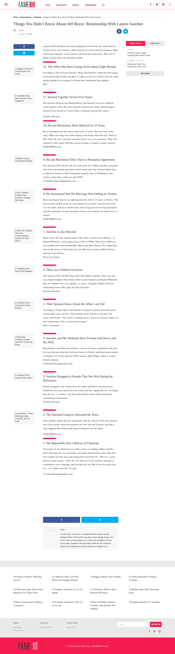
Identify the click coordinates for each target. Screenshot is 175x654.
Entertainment (90, 5)
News (47, 5)
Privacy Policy (72, 623)
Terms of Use (71, 627)
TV (103, 5)
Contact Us (44, 623)
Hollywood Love (19, 630)
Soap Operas (61, 5)
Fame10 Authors (45, 627)
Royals (15, 623)
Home (15, 17)
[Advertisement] (80, 496)
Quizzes (75, 5)
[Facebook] (119, 31)
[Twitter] (125, 31)
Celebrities (37, 17)
